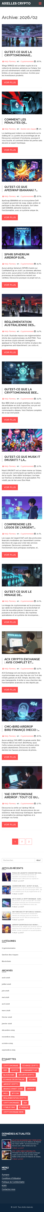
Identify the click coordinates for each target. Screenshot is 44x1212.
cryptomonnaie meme (13, 1112)
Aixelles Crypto (16, 3)
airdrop (30, 1089)
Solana (32, 1080)
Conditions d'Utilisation (11, 1178)
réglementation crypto (14, 1098)
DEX (25, 1103)
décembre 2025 (8, 1030)
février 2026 (7, 1017)
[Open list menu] (40, 3)
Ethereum (23, 1107)
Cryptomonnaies (27, 61)
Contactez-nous (8, 1189)
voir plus (10, 82)
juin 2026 (5, 991)
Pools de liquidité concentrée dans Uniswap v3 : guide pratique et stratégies (27, 873)
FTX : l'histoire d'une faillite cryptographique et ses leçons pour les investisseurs (25, 1151)
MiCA (5, 1093)
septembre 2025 (8, 1050)
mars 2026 (6, 1010)
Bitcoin (15, 1093)
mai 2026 (5, 997)
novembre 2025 (8, 1037)
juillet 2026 (6, 984)
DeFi (5, 1070)
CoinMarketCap (30, 1070)
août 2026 (6, 978)
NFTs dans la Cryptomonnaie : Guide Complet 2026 (27, 899)
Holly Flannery (10, 61)
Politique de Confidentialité (13, 1182)
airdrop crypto (10, 1084)
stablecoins (9, 1107)
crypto (14, 1070)
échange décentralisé (13, 1080)
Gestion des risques (28, 129)
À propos (5, 1175)
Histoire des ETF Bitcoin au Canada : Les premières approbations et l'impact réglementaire (26, 912)
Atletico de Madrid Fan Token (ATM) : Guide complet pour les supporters (27, 1140)
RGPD (4, 1186)
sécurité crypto (26, 1075)
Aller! (38, 860)
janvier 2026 (7, 1023)
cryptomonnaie (10, 1066)
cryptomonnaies (11, 1103)
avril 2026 (6, 1004)
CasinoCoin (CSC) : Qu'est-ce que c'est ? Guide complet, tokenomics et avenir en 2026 (26, 886)
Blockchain (6, 961)
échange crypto (30, 1066)
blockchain (8, 1075)
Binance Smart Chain (13, 1089)
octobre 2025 (7, 1043)
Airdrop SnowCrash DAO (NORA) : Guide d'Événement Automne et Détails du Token (25, 924)
